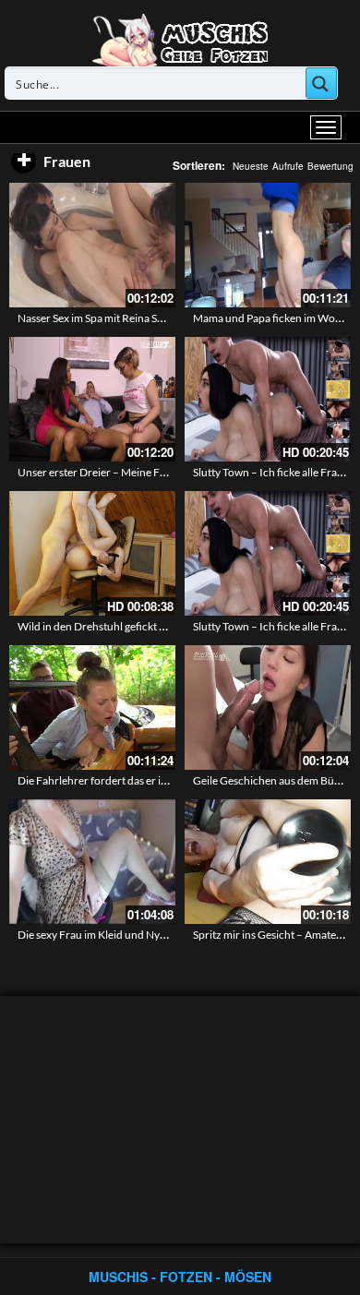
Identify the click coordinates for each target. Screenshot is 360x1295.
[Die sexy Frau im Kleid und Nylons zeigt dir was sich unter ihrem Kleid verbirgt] (92, 861)
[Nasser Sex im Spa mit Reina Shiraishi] (92, 245)
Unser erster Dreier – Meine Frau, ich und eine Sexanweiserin (164, 472)
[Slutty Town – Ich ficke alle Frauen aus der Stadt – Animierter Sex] (268, 399)
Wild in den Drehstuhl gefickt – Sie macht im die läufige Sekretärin (174, 626)
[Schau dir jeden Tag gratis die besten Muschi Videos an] (180, 39)
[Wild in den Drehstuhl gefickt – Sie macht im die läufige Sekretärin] (92, 553)
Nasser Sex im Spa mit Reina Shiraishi (105, 318)
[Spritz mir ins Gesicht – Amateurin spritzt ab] (268, 861)
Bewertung (330, 166)
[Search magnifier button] (321, 83)
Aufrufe (288, 166)
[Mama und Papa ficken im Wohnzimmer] (268, 245)
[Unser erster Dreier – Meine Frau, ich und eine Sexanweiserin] (92, 399)
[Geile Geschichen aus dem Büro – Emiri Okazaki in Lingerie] (268, 707)
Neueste (251, 166)
